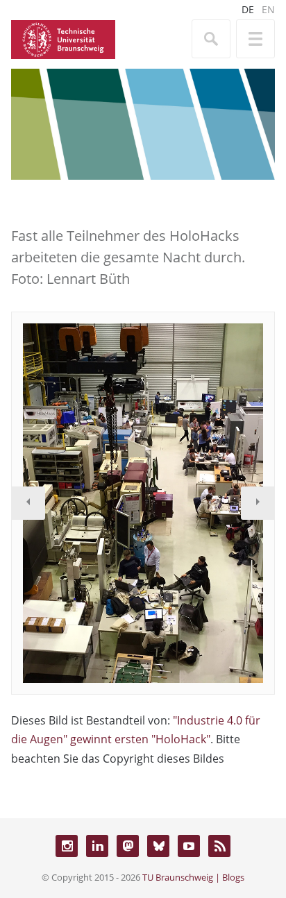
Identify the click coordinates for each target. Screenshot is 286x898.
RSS (219, 846)
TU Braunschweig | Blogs (193, 877)
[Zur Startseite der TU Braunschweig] (63, 38)
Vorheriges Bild (28, 503)
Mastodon (128, 846)
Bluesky (158, 846)
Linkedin (97, 846)
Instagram (67, 846)
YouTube (189, 846)
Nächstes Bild (257, 503)
